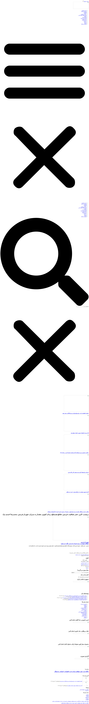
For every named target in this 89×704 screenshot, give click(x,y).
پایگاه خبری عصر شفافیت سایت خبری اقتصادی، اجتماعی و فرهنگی (71, 671)
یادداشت (85, 21)
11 (84, 563)
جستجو (87, 306)
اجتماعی (85, 13)
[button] (44, 113)
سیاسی (85, 16)
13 (82, 563)
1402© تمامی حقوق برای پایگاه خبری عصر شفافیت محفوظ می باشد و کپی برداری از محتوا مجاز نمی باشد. (70, 701)
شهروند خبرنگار (84, 216)
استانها (85, 23)
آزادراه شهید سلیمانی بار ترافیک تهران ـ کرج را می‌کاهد (77, 599)
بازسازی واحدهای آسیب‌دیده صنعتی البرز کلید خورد (78, 598)
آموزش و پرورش (84, 18)
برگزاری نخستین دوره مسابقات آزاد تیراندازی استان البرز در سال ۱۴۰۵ (74, 597)
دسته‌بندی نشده (84, 11)
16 (86, 564)
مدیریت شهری (84, 10)
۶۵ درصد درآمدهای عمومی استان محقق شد (79, 596)
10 (85, 563)
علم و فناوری (84, 19)
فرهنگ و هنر (84, 17)
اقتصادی (85, 12)
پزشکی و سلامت (84, 14)
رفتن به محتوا (86, 1)
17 (85, 564)
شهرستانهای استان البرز (82, 15)
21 (81, 564)
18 (84, 564)
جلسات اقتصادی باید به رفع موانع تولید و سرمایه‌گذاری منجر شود (76, 595)
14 (81, 563)
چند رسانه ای (84, 20)
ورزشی (85, 22)
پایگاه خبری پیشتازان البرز (84, 689)
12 (83, 563)
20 (82, 564)
